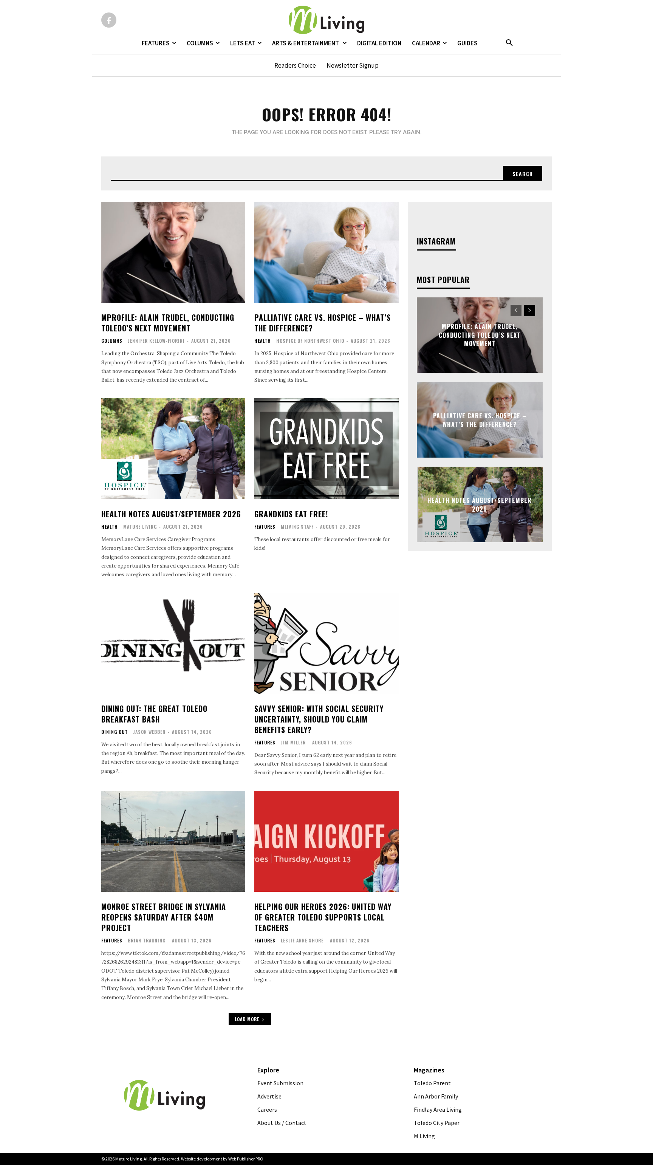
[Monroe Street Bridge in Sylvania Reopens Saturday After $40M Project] (173, 841)
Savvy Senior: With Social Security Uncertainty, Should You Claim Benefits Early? (319, 719)
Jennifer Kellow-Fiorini (156, 340)
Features (264, 526)
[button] (509, 43)
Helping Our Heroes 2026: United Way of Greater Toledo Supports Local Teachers (322, 917)
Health (262, 341)
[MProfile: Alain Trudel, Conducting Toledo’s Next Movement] (173, 252)
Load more (247, 1019)
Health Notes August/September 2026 (171, 514)
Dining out (114, 732)
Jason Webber (149, 732)
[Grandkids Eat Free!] (326, 448)
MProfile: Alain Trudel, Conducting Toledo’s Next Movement (167, 323)
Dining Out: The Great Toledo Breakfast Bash (154, 714)
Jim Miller (293, 742)
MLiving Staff (297, 526)
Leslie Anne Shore (302, 940)
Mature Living (140, 526)
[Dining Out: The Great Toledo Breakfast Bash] (173, 643)
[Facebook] (108, 20)
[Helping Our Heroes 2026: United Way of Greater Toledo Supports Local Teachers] (326, 841)
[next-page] (529, 310)
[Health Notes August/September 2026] (173, 448)
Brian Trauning (147, 940)
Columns (111, 341)
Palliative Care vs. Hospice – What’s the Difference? (322, 323)
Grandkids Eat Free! (291, 514)
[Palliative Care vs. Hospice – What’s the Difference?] (326, 252)
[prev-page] (516, 310)
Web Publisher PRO (245, 1159)
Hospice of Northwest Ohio (310, 340)
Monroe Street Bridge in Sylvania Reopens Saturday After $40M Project (163, 917)
